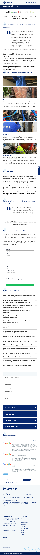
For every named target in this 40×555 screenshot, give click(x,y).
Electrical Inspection (9, 388)
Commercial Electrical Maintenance (12, 374)
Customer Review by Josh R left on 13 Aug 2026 (22, 453)
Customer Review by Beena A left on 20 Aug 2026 (22, 442)
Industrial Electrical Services (9, 543)
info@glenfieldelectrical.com (10, 500)
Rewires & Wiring (8, 391)
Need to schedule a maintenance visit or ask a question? (17, 366)
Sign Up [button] (27, 479)
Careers (22, 530)
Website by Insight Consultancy (18, 553)
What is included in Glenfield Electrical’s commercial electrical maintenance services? (17, 301)
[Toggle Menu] (35, 2)
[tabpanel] (20, 40)
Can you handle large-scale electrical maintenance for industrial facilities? (18, 321)
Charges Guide (6, 547)
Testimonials (23, 526)
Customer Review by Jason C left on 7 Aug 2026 (22, 462)
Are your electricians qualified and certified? (17, 353)
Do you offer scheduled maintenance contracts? (17, 356)
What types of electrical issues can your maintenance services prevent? (15, 332)
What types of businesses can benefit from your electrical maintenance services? (17, 306)
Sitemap (22, 534)
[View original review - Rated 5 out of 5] (13, 443)
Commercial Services (11, 6)
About (22, 518)
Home (4, 8)
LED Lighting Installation (10, 401)
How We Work (24, 520)
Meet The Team (24, 522)
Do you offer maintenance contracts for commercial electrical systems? (19, 296)
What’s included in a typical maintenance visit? (17, 345)
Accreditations (24, 524)
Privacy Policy (5, 506)
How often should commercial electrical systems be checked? (19, 337)
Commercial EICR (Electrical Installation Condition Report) (17, 394)
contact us (21, 16)
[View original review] (7, 444)
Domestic (5, 539)
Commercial (9, 8)
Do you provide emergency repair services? (16, 341)
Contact (22, 532)
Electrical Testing (8, 384)
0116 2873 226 (29, 2)
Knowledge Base (24, 528)
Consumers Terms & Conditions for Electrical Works (11, 507)
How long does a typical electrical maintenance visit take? (19, 326)
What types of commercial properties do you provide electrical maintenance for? (19, 361)
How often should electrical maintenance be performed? (16, 311)
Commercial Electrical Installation (12, 381)
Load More (5, 474)
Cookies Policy (5, 505)
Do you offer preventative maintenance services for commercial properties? (18, 316)
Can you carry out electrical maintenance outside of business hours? (19, 349)
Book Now (5, 545)
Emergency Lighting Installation (12, 377)
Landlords (7, 398)
